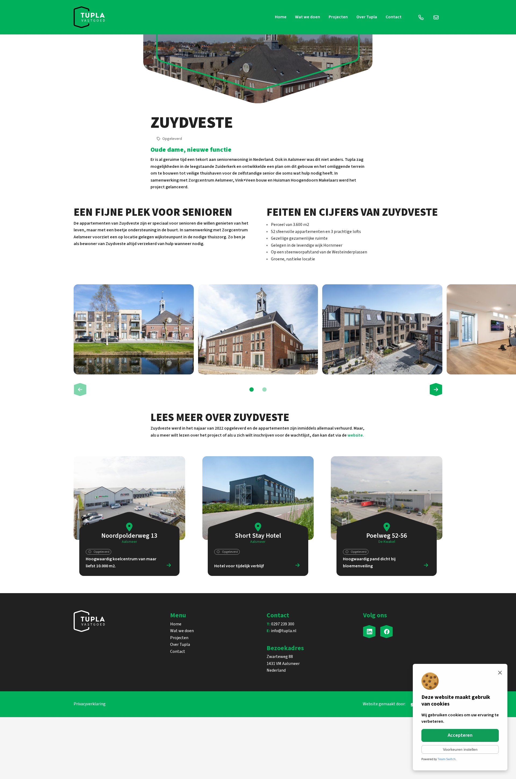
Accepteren (460, 735)
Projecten (338, 17)
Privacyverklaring (90, 704)
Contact (394, 17)
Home (280, 17)
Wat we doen (307, 17)
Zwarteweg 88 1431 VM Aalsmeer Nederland (283, 663)
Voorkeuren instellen (460, 749)
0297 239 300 (280, 624)
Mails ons (435, 17)
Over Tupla (366, 17)
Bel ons (420, 17)
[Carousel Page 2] (264, 389)
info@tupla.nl (281, 631)
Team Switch (447, 759)
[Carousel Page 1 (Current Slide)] (251, 389)
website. (355, 435)
